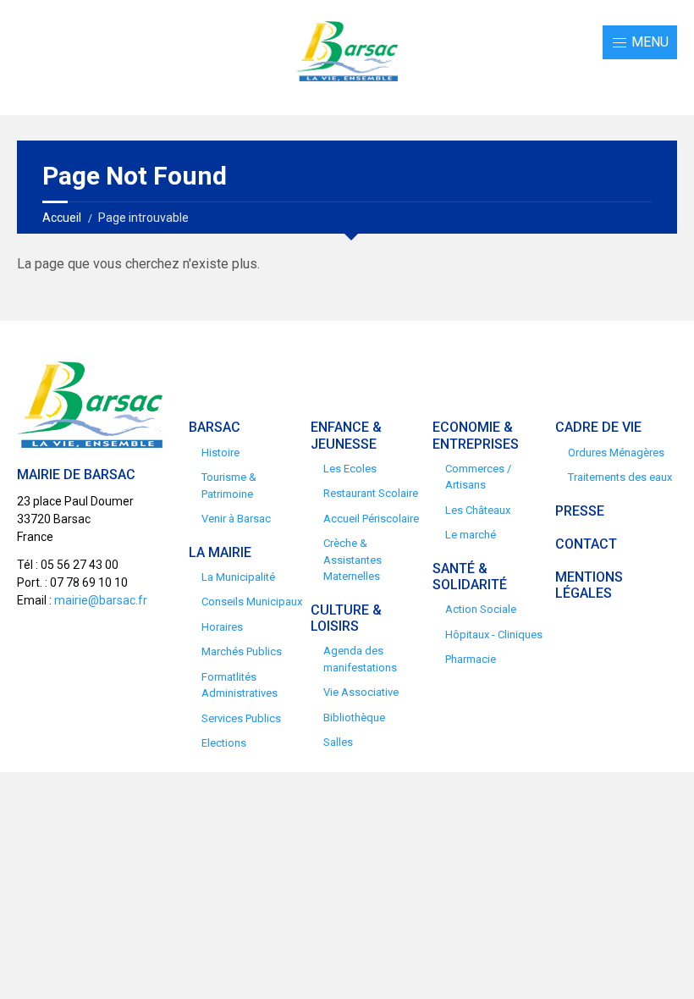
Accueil (61, 217)
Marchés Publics (241, 651)
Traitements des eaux (620, 477)
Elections (223, 743)
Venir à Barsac (236, 518)
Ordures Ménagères (616, 452)
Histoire (220, 452)
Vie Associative (361, 692)
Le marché (470, 534)
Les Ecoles (350, 468)
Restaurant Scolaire (370, 493)
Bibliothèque (354, 717)
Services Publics (241, 718)
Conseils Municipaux (251, 601)
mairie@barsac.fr (100, 600)
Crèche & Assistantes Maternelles (352, 559)
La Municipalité (238, 577)
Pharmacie (470, 659)
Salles (338, 742)
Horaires (222, 627)
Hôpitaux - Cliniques (494, 634)
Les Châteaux (477, 510)
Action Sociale (480, 609)
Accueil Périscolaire (371, 518)
